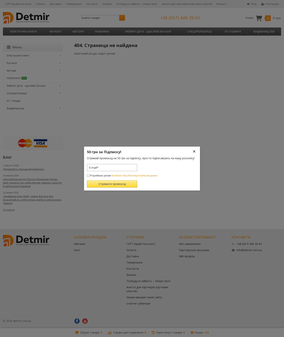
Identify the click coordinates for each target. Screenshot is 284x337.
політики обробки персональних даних (134, 175)
